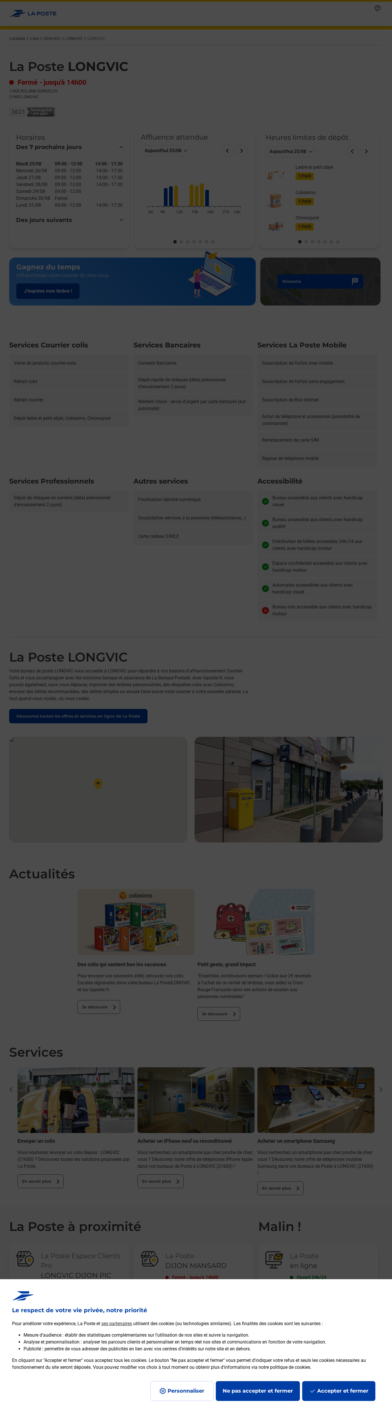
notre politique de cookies (284, 1367)
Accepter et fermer (342, 1391)
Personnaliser (186, 1391)
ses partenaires (116, 1323)
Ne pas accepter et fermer (258, 1391)
